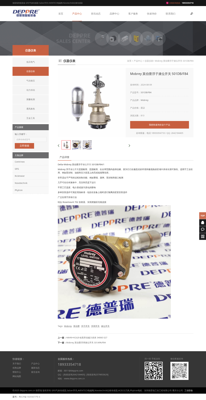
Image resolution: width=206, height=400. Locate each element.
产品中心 (77, 13)
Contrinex (20, 161)
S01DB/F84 (146, 92)
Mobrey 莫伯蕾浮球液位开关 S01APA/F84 (86, 342)
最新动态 (35, 367)
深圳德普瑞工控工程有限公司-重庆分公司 (163, 390)
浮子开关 (85, 326)
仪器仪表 (149, 60)
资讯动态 (96, 13)
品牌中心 (114, 13)
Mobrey (144, 100)
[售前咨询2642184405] (74, 374)
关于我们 (17, 363)
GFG (17, 168)
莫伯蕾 (76, 326)
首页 (60, 13)
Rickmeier (20, 175)
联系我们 (170, 13)
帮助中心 (17, 372)
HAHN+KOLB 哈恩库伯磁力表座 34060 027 (86, 337)
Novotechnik (21, 183)
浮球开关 (95, 326)
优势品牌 (17, 367)
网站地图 (17, 376)
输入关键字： (21, 134)
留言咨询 (35, 372)
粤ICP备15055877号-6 (29, 396)
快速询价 (152, 13)
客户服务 (133, 13)
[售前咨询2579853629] (97, 374)
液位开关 (87, 164)
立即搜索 (24, 145)
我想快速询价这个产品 (159, 124)
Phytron (19, 190)
